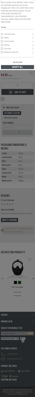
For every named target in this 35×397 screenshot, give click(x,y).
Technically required (9, 34)
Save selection (17, 62)
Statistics (6, 38)
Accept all (17, 67)
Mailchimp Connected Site (11, 52)
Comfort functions (9, 41)
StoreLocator (7, 48)
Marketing (7, 45)
